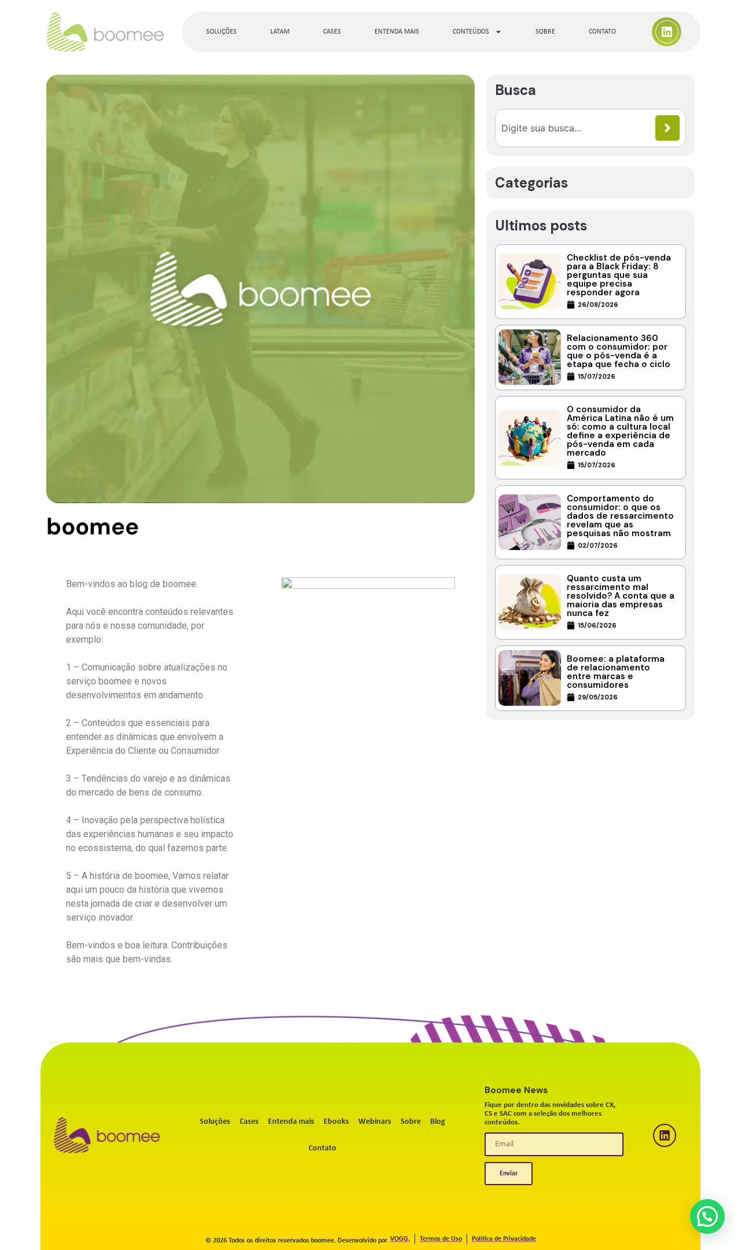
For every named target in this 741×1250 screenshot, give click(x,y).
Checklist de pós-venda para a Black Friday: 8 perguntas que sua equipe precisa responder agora (619, 275)
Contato (602, 31)
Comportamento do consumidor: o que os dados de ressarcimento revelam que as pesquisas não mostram (620, 516)
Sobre (545, 31)
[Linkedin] (666, 31)
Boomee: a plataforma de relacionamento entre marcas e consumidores (616, 672)
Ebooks (336, 1121)
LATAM (279, 31)
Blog (437, 1121)
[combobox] (578, 128)
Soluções (221, 31)
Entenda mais (397, 31)
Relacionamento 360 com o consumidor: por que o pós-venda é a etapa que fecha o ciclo (618, 351)
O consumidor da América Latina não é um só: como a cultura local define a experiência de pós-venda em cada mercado (620, 431)
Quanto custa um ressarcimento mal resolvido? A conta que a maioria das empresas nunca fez (620, 596)
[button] (707, 1216)
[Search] (667, 128)
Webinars (374, 1121)
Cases (332, 31)
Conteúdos (471, 31)
